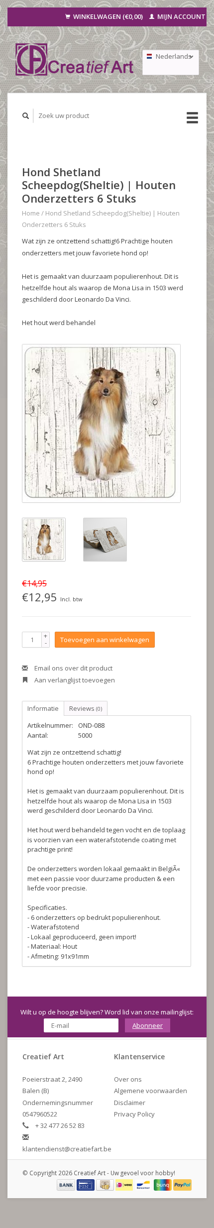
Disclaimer (129, 1102)
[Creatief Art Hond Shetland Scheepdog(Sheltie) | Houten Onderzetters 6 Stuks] (101, 423)
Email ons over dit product (72, 668)
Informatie (43, 708)
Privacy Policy (134, 1114)
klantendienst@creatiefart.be (66, 1148)
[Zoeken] (25, 116)
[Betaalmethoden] (67, 1184)
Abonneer (147, 1025)
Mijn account (181, 16)
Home (31, 213)
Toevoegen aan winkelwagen (104, 639)
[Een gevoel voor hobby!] (75, 59)
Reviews (85, 708)
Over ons (128, 1079)
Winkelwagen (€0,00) (108, 16)
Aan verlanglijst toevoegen (74, 679)
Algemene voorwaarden (150, 1090)
